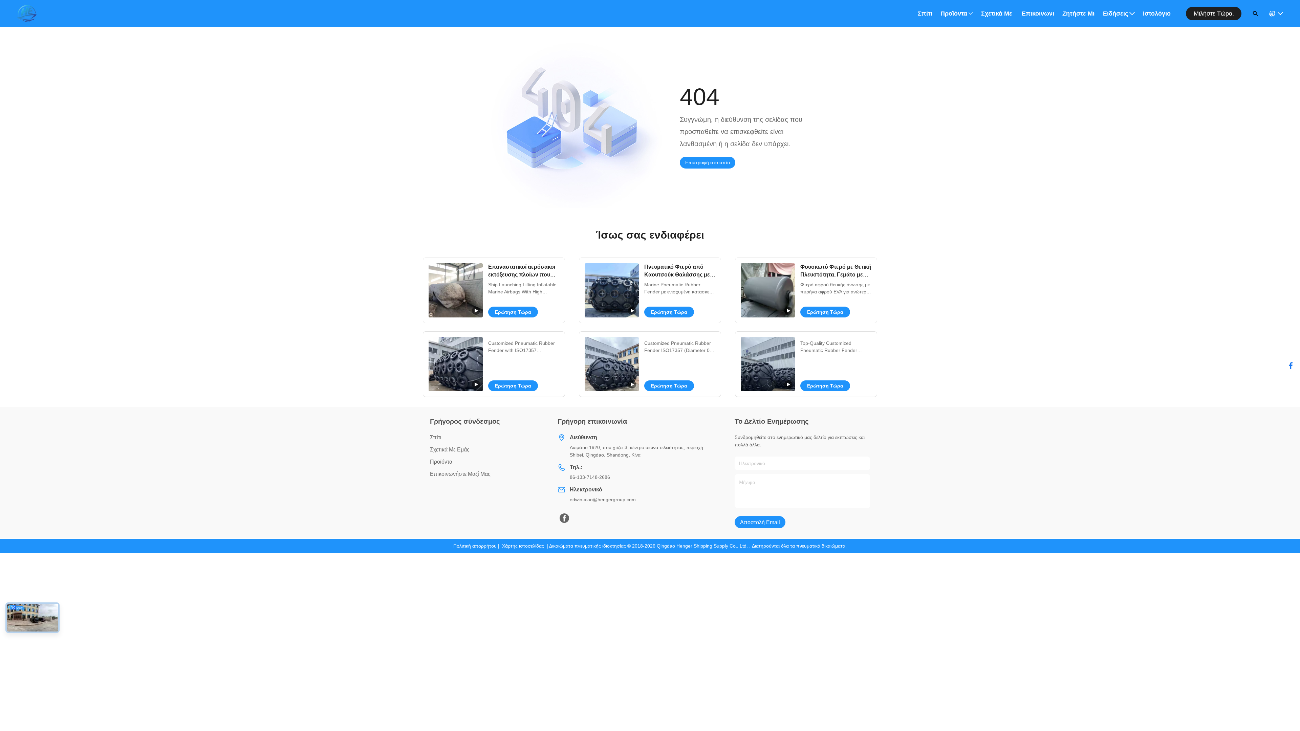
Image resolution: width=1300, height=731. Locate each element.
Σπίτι (925, 13)
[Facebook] (564, 518)
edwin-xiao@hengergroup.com (603, 499)
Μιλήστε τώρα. (1214, 13)
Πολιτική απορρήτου (475, 546)
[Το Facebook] (1290, 365)
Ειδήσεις (1115, 13)
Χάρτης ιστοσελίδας (523, 546)
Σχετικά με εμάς (997, 13)
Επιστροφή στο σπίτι (707, 162)
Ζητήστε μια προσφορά (1078, 13)
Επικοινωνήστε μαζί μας (1038, 13)
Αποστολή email (760, 522)
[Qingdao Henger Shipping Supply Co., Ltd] (27, 13)
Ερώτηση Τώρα (513, 312)
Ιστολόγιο (1157, 13)
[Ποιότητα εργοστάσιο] (456, 364)
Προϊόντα (953, 13)
